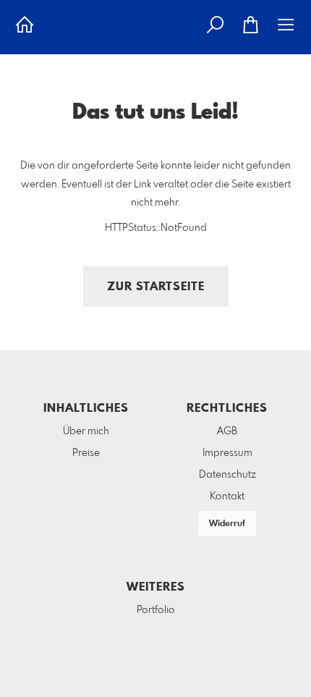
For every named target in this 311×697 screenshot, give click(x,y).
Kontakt (227, 496)
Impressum (227, 453)
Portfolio (156, 610)
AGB (227, 431)
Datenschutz (227, 475)
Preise (86, 453)
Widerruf (227, 524)
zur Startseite (156, 287)
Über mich (86, 431)
